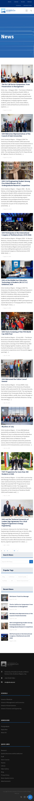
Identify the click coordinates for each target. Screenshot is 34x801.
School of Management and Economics (12, 702)
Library (3, 766)
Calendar (16, 1)
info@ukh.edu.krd (10, 682)
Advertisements (6, 781)
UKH (12, 580)
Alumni (9, 1)
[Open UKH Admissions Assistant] (30, 797)
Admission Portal (28, 5)
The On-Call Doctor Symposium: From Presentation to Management (21, 605)
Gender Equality (22, 577)
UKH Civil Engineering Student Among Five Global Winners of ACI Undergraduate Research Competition (21, 625)
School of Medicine (6, 699)
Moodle (23, 1)
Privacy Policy (5, 775)
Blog (3, 577)
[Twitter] (22, 797)
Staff (2, 756)
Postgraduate (5, 726)
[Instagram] (25, 797)
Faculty (3, 763)
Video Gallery (5, 769)
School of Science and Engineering (11, 708)
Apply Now (4, 729)
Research (4, 750)
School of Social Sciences (8, 705)
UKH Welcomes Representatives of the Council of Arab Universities (21, 614)
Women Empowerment (22, 580)
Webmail (29, 1)
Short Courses (5, 760)
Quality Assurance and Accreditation (11, 753)
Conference (11, 577)
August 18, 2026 (13, 618)
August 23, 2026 (13, 609)
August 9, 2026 (12, 641)
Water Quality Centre (7, 778)
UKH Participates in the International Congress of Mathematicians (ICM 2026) (20, 636)
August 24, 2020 (13, 599)
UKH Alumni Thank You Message (19, 596)
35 (14, 550)
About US (4, 732)
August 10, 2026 (13, 629)
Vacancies (18, 5)
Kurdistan (4, 580)
